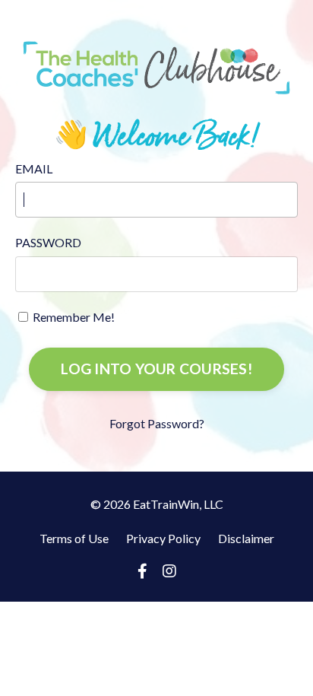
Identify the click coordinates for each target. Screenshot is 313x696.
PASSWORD (48, 242)
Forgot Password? (156, 423)
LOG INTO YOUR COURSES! (156, 368)
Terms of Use (74, 538)
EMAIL (33, 168)
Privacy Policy (163, 538)
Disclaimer (246, 538)
